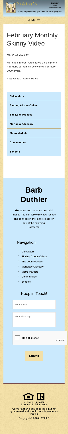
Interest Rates (30, 78)
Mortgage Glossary (21, 123)
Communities (18, 142)
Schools (15, 151)
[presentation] (40, 338)
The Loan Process (21, 114)
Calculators (17, 96)
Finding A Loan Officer (24, 105)
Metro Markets (18, 133)
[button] (31, 20)
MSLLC (45, 418)
